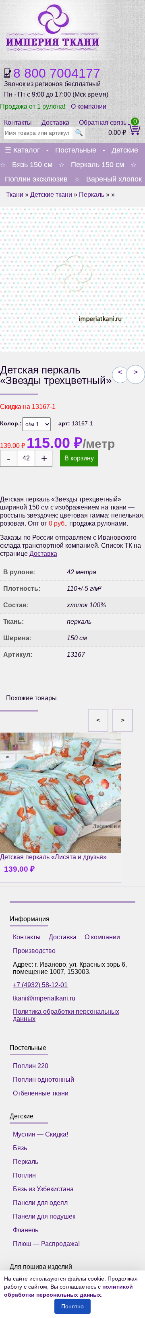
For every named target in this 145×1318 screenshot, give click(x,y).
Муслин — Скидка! (40, 1134)
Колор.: (11, 423)
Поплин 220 (30, 1065)
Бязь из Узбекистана (43, 1189)
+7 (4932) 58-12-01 (40, 985)
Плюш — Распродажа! (46, 1243)
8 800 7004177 (56, 73)
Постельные (75, 150)
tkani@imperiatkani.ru (44, 998)
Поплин (24, 1175)
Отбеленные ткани (40, 1093)
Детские (125, 150)
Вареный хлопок (114, 179)
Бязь (20, 1148)
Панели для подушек (44, 1216)
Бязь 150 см (32, 165)
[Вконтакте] (13, 682)
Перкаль (91, 194)
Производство (34, 950)
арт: (65, 423)
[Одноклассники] (32, 682)
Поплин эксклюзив (36, 179)
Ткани (14, 194)
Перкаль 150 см (97, 165)
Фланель (25, 1230)
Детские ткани (51, 194)
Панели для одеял (40, 1202)
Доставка (55, 122)
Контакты (18, 122)
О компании (88, 106)
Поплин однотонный (43, 1079)
